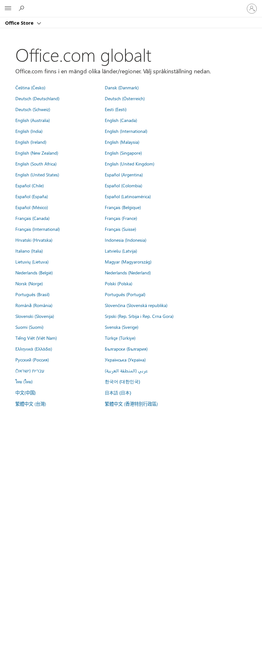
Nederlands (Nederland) (128, 272)
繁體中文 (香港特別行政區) (131, 404)
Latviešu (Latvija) (121, 250)
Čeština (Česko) (30, 87)
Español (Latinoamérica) (128, 196)
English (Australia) (32, 120)
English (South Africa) (36, 163)
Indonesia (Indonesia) (125, 240)
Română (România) (33, 305)
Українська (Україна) (125, 359)
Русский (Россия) (32, 359)
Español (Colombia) (123, 185)
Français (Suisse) (120, 229)
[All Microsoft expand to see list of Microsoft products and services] (8, 8)
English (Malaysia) (122, 142)
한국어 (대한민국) (122, 381)
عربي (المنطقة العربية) (126, 370)
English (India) (28, 131)
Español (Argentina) (124, 174)
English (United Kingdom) (129, 163)
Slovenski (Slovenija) (34, 316)
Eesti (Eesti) (116, 109)
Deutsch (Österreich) (125, 98)
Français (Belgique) (123, 207)
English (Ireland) (30, 142)
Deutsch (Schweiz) (32, 109)
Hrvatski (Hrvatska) (33, 240)
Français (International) (37, 229)
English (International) (126, 131)
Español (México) (31, 207)
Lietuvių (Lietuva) (32, 261)
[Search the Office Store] (22, 8)
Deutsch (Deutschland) (37, 98)
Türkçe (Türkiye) (120, 338)
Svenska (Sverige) (121, 327)
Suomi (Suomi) (29, 327)
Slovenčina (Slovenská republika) (136, 305)
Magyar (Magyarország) (128, 261)
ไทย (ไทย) (24, 381)
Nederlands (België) (34, 272)
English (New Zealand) (36, 153)
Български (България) (126, 348)
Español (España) (31, 196)
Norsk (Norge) (29, 283)
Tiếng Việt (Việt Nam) (36, 338)
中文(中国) (25, 392)
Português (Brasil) (32, 294)
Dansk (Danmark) (122, 87)
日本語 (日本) (118, 393)
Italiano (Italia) (29, 250)
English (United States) (37, 174)
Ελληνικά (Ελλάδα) (33, 348)
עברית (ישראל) (29, 370)
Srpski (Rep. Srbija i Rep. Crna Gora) (139, 316)
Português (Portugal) (125, 294)
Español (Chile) (29, 185)
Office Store (20, 23)
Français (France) (121, 218)
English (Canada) (121, 120)
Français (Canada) (32, 218)
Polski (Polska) (118, 283)
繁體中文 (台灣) (30, 404)
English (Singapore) (123, 153)
